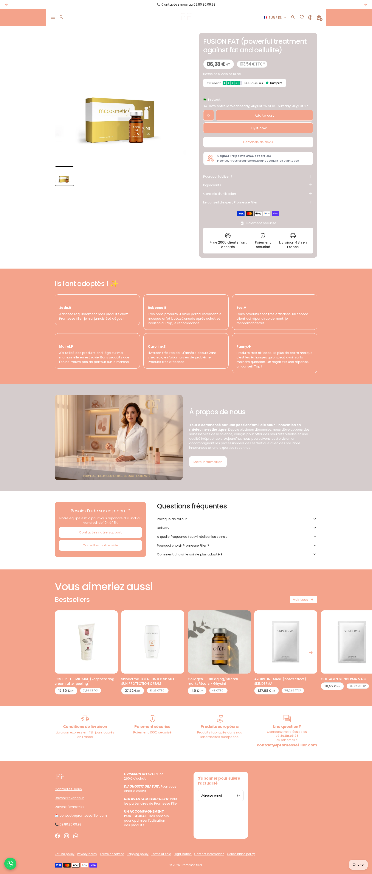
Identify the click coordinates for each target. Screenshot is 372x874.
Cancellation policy (241, 854)
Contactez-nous (68, 789)
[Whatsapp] (75, 836)
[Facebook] (57, 836)
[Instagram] (66, 836)
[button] (64, 176)
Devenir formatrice (70, 806)
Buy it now (258, 128)
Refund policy (64, 854)
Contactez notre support (100, 532)
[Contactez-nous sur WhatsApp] (10, 864)
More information (208, 462)
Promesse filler (191, 865)
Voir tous (303, 599)
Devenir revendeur (69, 798)
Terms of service (112, 854)
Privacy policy (87, 854)
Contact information (209, 854)
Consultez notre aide (100, 545)
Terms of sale (161, 854)
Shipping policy (138, 854)
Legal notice (183, 854)
